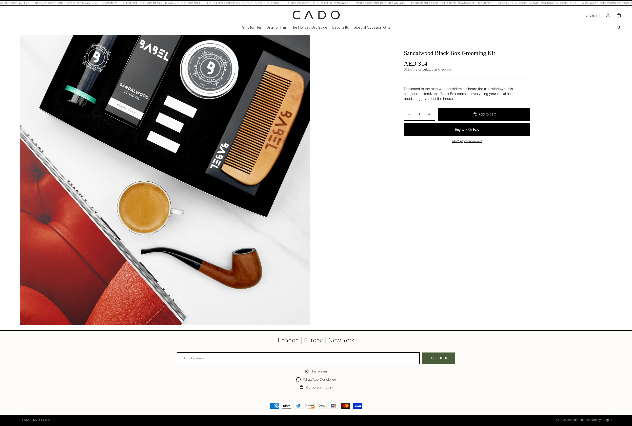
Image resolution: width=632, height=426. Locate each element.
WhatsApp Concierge (319, 379)
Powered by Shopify (598, 420)
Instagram (319, 371)
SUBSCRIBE (438, 358)
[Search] (618, 27)
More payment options (467, 141)
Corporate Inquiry (319, 387)
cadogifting (575, 420)
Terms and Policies (38, 420)
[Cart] (618, 15)
